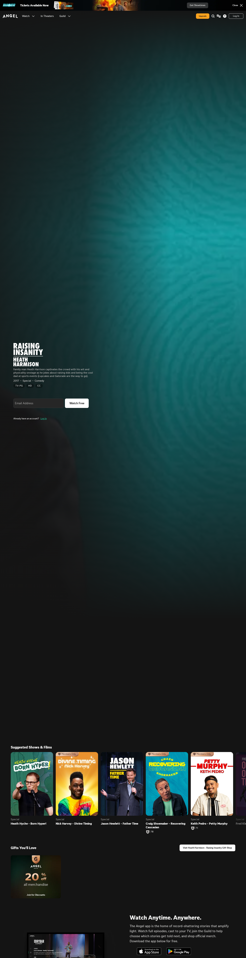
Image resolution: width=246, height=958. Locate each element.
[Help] (225, 16)
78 (152, 831)
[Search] (213, 16)
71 (196, 828)
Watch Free (76, 403)
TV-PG (19, 385)
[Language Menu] (219, 16)
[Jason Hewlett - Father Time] (122, 784)
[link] (47, 16)
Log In (43, 418)
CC (39, 385)
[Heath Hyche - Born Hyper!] (32, 784)
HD (30, 385)
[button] (33, 16)
